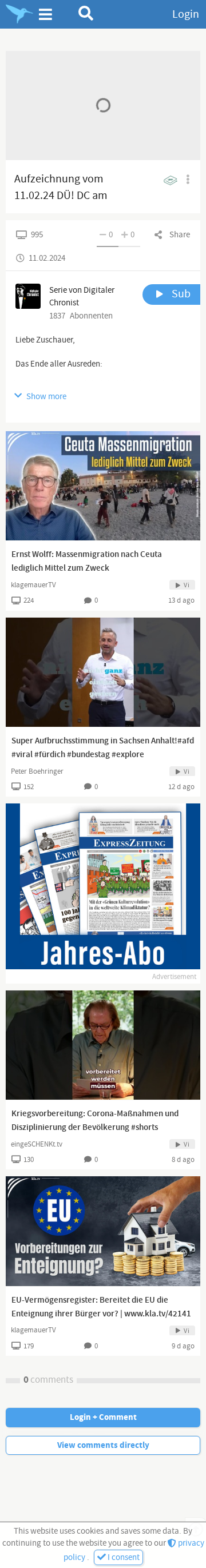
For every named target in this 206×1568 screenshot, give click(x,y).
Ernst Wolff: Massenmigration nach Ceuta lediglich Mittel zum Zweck (86, 561)
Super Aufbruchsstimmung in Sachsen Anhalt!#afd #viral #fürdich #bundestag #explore (102, 748)
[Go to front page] (19, 14)
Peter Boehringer (37, 771)
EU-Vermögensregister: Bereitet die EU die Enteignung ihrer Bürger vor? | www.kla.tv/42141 (101, 1307)
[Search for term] (86, 13)
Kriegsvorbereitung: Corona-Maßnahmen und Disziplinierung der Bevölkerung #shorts (95, 1120)
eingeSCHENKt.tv (36, 1144)
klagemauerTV (33, 585)
